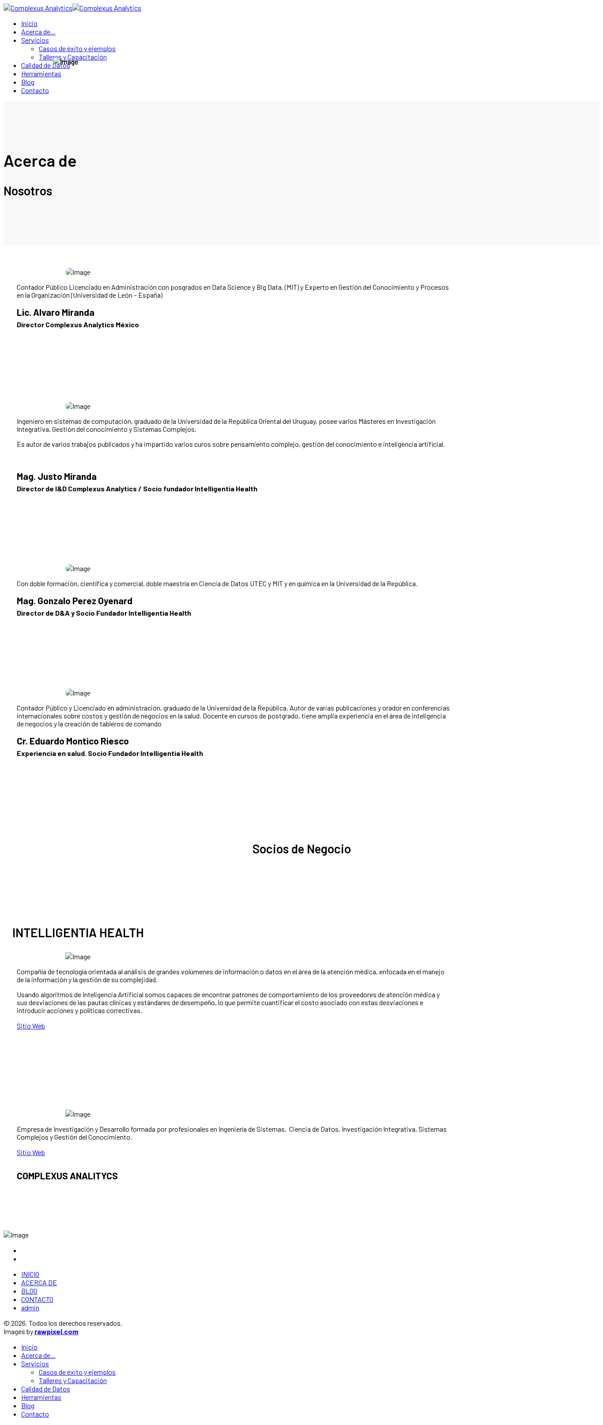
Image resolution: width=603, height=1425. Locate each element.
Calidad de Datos (45, 65)
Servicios (35, 40)
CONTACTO (37, 1299)
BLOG (29, 1291)
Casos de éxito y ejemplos (77, 48)
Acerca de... (38, 31)
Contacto (35, 90)
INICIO (30, 1274)
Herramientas (41, 73)
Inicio (29, 23)
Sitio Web (31, 1025)
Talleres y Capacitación (73, 56)
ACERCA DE (39, 1282)
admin (30, 1307)
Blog (27, 82)
